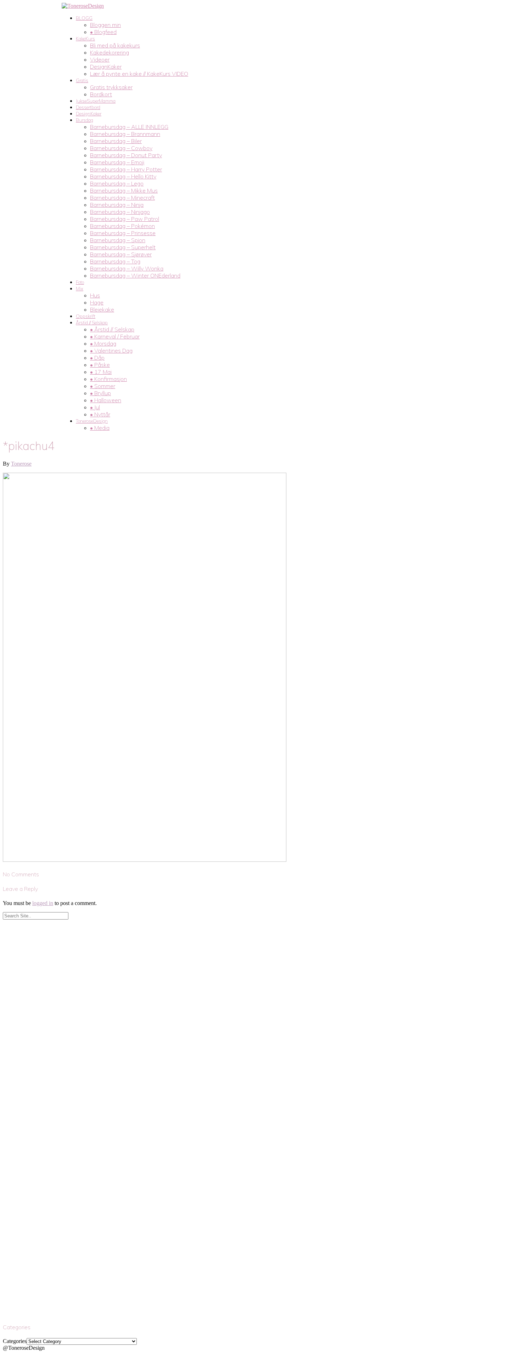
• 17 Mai (101, 371)
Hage (96, 302)
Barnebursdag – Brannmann (125, 133)
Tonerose (21, 464)
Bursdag (84, 120)
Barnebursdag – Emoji (117, 162)
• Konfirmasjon (108, 378)
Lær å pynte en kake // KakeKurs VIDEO (139, 73)
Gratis (82, 80)
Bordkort (101, 94)
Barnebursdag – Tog (115, 261)
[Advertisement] (215, 969)
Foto (80, 282)
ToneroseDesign (92, 421)
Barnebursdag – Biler (116, 140)
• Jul (95, 407)
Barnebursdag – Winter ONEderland (135, 275)
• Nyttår (100, 414)
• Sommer (102, 385)
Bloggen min (105, 24)
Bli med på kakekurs (115, 45)
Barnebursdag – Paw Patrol (124, 218)
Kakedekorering (109, 52)
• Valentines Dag (111, 350)
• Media (100, 427)
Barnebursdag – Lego (117, 183)
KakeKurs (85, 38)
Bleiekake (102, 309)
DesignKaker (106, 66)
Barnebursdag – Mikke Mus (124, 190)
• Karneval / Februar (115, 336)
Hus (95, 295)
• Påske (100, 364)
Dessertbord (88, 107)
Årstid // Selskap (92, 322)
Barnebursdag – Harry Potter (126, 169)
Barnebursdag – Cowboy (121, 148)
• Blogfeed (103, 31)
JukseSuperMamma (96, 101)
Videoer (100, 59)
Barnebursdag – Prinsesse (123, 233)
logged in (42, 903)
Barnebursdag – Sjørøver (121, 254)
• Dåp (97, 357)
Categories (15, 1341)
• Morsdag (103, 343)
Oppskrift (85, 316)
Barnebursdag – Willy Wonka (126, 268)
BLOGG (84, 18)
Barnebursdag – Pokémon (122, 225)
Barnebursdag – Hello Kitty (123, 176)
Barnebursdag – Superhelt (123, 247)
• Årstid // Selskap (112, 329)
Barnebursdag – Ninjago (120, 211)
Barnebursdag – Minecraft (122, 197)
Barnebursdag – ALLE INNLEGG (129, 126)
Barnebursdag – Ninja (117, 204)
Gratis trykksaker (111, 87)
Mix (79, 288)
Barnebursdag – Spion (117, 240)
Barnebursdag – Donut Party (126, 155)
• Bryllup (100, 393)
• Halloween (105, 400)
